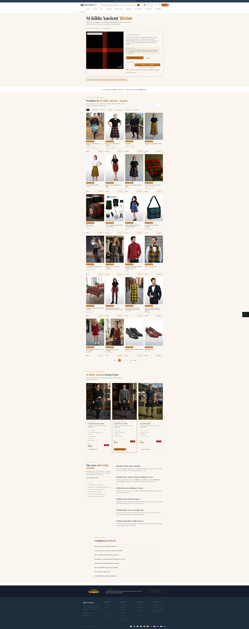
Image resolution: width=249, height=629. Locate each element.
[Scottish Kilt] (88, 5)
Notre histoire (139, 604)
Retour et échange (140, 607)
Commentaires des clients (125, 604)
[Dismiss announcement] (247, 1)
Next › (135, 360)
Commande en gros (108, 614)
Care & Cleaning (124, 617)
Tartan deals (148, 57)
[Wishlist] (159, 5)
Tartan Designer (123, 609)
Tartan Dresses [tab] (128, 109)
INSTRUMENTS (158, 9)
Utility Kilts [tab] (136, 109)
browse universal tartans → (120, 79)
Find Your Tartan (149, 5)
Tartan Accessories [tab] (118, 109)
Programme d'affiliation (125, 619)
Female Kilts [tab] (103, 109)
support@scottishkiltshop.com (158, 604)
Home (74, 11)
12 (131, 360)
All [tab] (87, 109)
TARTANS (95, 9)
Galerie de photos (124, 612)
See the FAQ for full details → (93, 477)
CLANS (88, 9)
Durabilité (138, 612)
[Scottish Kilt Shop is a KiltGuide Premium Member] (93, 591)
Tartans (77, 11)
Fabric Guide (139, 614)
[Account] (156, 5)
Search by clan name (107, 79)
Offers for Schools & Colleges (109, 604)
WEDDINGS (128, 9)
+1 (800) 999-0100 (156, 607)
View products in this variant (135, 57)
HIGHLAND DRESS (138, 9)
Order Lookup (123, 607)
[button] (88, 114)
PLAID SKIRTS (109, 9)
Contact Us (139, 617)
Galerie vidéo (123, 614)
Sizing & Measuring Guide (109, 612)
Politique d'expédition (141, 609)
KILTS (101, 9)
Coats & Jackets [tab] (94, 109)
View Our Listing (155, 591)
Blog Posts (106, 607)
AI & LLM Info (107, 617)
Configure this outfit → (93, 449)
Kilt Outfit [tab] (110, 109)
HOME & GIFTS (149, 9)
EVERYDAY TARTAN (119, 9)
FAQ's (105, 609)
